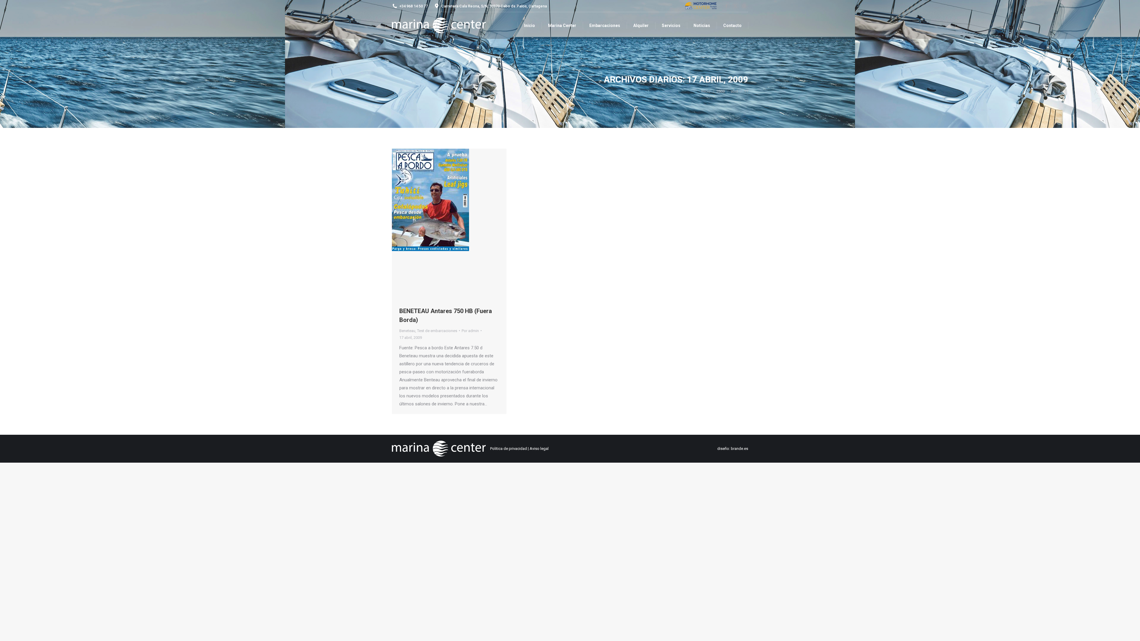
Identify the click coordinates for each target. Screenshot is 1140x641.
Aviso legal (539, 448)
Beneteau (407, 331)
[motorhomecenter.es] (701, 6)
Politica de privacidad (508, 448)
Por (470, 331)
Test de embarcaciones (437, 331)
